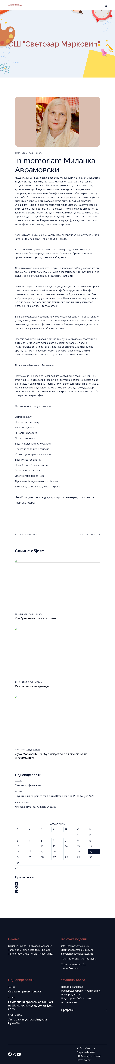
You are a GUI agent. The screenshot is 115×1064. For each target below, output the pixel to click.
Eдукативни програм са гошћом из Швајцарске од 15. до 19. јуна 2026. (55, 796)
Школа (39, 153)
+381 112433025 (70, 959)
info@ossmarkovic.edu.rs (75, 946)
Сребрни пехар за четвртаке (35, 618)
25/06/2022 (21, 614)
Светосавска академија (32, 686)
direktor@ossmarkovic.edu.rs (77, 949)
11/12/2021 (20, 750)
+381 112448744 (88, 959)
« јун (17, 868)
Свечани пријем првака (28, 785)
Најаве (18, 781)
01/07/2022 (21, 153)
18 (30, 851)
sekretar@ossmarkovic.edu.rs (77, 953)
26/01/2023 (21, 682)
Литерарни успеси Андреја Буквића (35, 806)
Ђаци (31, 153)
